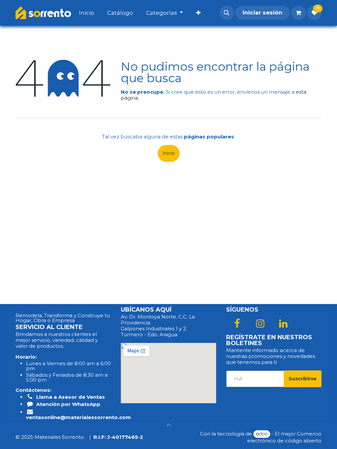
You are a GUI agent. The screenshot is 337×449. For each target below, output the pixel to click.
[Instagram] (260, 323)
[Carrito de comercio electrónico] (298, 13)
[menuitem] (93, 12)
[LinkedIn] (283, 323)
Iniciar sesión (262, 12)
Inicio (169, 153)
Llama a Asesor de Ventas (70, 397)
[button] (227, 13)
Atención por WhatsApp (68, 404)
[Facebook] (237, 323)
